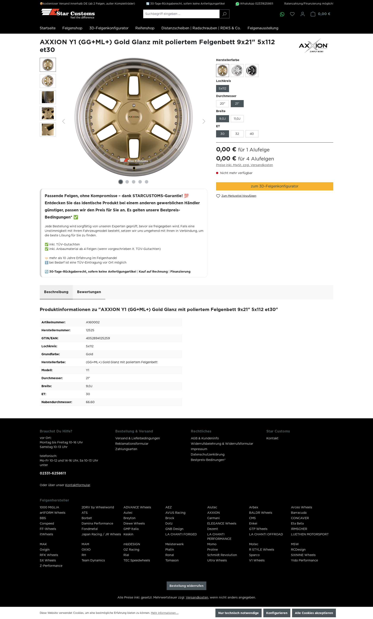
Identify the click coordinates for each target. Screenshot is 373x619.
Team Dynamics (93, 560)
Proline (212, 549)
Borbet (87, 518)
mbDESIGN (131, 544)
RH (84, 555)
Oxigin (45, 549)
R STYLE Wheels (261, 549)
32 (237, 133)
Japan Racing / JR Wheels (101, 534)
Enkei (253, 523)
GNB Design (174, 529)
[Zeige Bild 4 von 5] (140, 182)
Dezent (212, 529)
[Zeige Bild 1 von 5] (120, 182)
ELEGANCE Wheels (221, 523)
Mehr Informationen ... (165, 612)
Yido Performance (304, 560)
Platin (169, 549)
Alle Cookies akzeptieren (314, 613)
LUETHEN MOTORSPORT (310, 534)
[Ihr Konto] (302, 14)
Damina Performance (97, 523)
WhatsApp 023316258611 (256, 3)
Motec (253, 544)
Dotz (169, 523)
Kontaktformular (77, 485)
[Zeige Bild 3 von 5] (133, 182)
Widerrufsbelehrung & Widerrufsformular (222, 443)
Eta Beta (297, 523)
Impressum (199, 449)
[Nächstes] (204, 121)
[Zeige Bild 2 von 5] (127, 182)
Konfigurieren (277, 613)
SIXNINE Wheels (303, 555)
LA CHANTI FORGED (181, 534)
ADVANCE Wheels (137, 507)
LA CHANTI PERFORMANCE (219, 536)
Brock (169, 518)
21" (237, 103)
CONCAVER (300, 518)
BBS (43, 518)
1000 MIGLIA (49, 507)
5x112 (222, 88)
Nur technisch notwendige (238, 613)
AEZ (168, 507)
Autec (128, 512)
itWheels (46, 534)
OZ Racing (131, 549)
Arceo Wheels (301, 507)
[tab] (56, 292)
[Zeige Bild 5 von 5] (146, 182)
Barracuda (299, 512)
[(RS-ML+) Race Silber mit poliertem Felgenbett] (237, 70)
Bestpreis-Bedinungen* (208, 460)
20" (222, 103)
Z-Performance (51, 565)
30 (222, 133)
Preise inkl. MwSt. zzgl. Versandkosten (244, 165)
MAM (85, 544)
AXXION (213, 512)
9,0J (222, 118)
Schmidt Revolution (222, 555)
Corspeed (47, 523)
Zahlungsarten (126, 449)
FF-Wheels (48, 529)
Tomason (172, 560)
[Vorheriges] (63, 121)
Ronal (169, 555)
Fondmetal (90, 529)
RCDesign (298, 549)
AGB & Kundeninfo (205, 438)
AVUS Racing (175, 512)
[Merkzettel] (292, 14)
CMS (252, 518)
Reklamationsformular (132, 443)
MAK (43, 544)
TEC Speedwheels (136, 560)
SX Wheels (48, 560)
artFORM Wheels (52, 512)
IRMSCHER (299, 529)
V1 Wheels (257, 560)
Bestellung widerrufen (186, 586)
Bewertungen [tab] (89, 292)
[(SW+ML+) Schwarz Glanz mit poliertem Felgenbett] (251, 70)
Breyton (129, 518)
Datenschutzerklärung (207, 454)
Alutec (212, 507)
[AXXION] (316, 45)
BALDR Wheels (260, 512)
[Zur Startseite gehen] (68, 14)
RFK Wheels (49, 555)
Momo (212, 544)
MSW (295, 544)
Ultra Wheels (217, 560)
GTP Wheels (258, 529)
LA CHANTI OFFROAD (266, 534)
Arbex (253, 507)
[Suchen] (224, 13)
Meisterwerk (174, 544)
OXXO (86, 549)
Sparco (254, 555)
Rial (126, 555)
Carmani (213, 518)
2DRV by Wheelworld (98, 507)
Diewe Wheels (134, 523)
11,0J (237, 118)
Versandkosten (197, 597)
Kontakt (272, 438)
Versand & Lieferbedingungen (137, 438)
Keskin (128, 534)
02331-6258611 (53, 473)
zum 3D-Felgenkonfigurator (274, 186)
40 (252, 133)
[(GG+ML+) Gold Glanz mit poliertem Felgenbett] (222, 70)
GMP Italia (131, 529)
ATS (85, 512)
